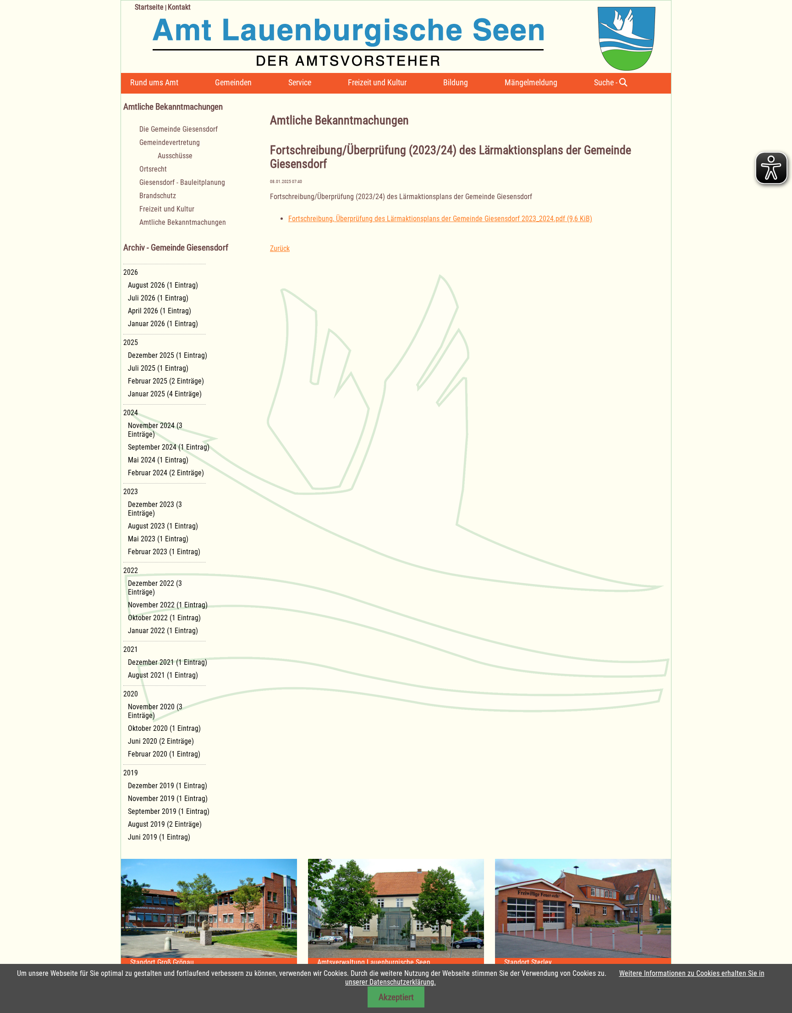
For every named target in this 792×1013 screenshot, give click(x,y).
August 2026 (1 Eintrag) (163, 285)
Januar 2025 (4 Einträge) (165, 394)
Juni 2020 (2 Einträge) (161, 741)
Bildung (455, 82)
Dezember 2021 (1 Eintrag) (167, 662)
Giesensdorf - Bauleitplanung (182, 182)
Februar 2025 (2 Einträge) (166, 381)
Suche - (606, 82)
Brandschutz (157, 195)
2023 (130, 491)
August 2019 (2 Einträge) (165, 824)
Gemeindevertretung (169, 142)
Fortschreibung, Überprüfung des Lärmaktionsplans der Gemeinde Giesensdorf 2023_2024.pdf (440, 218)
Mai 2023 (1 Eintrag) (158, 538)
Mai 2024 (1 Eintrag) (158, 460)
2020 (130, 694)
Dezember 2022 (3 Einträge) (155, 587)
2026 (130, 272)
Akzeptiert (396, 997)
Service (299, 82)
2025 (130, 342)
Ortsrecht (153, 169)
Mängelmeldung (531, 82)
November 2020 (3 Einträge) (155, 711)
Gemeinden (233, 82)
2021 (130, 649)
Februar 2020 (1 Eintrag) (164, 754)
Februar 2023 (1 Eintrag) (164, 551)
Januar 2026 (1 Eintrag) (163, 323)
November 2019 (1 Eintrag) (168, 798)
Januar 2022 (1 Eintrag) (163, 630)
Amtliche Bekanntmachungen (182, 222)
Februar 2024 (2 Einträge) (166, 472)
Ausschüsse (175, 155)
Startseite (149, 7)
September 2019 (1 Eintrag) (168, 811)
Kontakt (179, 7)
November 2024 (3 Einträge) (155, 430)
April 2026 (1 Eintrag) (159, 310)
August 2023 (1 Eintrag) (163, 526)
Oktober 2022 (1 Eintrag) (164, 617)
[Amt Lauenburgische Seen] (388, 35)
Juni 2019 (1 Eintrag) (159, 837)
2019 (130, 772)
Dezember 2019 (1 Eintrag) (167, 785)
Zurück (280, 248)
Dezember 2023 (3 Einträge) (155, 509)
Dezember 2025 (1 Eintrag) (167, 355)
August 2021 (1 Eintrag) (163, 675)
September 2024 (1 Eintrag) (168, 447)
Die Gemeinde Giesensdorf (178, 129)
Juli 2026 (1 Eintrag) (158, 298)
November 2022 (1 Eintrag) (168, 605)
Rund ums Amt (154, 82)
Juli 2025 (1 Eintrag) (158, 368)
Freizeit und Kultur (377, 82)
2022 (130, 570)
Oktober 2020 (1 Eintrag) (164, 728)
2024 (130, 412)
